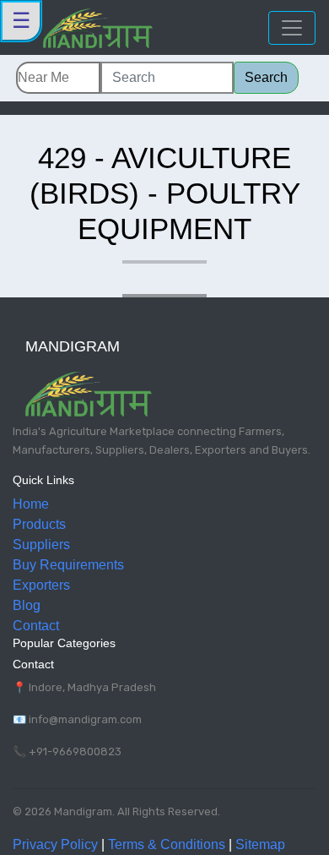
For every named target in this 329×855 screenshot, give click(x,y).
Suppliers (41, 544)
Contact (36, 625)
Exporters (41, 585)
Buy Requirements (68, 565)
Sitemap (260, 844)
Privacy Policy (55, 844)
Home (31, 504)
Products (39, 524)
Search (266, 77)
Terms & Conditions (166, 844)
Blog (26, 605)
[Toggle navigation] (292, 28)
